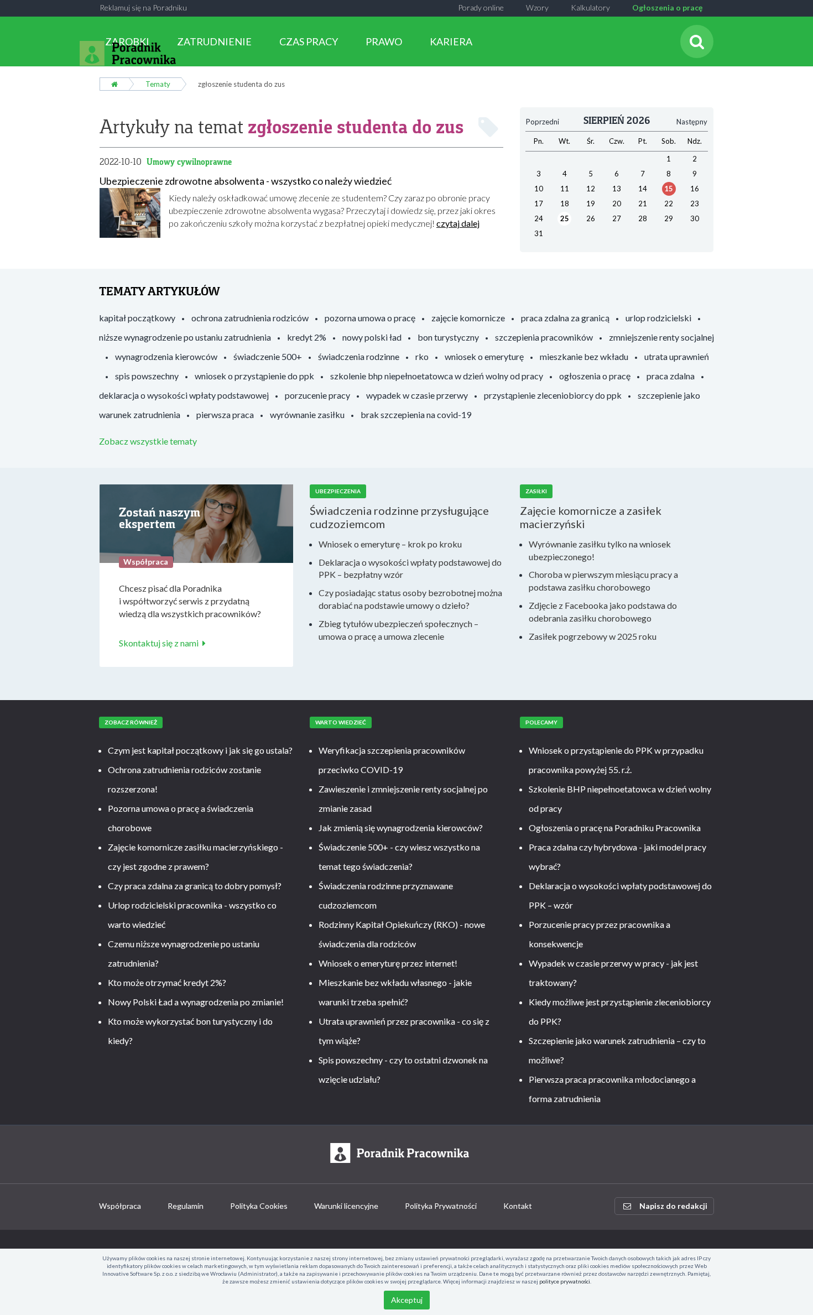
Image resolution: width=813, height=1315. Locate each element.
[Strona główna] (114, 84)
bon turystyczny (448, 337)
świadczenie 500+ (267, 356)
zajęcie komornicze (468, 317)
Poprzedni (542, 121)
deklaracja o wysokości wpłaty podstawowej (184, 395)
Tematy (157, 84)
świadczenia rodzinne (358, 356)
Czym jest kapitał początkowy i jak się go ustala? (200, 750)
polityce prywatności (564, 1281)
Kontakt (517, 1205)
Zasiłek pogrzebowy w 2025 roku (592, 636)
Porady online (481, 7)
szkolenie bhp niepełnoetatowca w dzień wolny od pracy (436, 376)
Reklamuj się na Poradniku (143, 7)
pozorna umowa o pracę (370, 317)
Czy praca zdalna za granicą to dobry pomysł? (195, 885)
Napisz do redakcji (673, 1205)
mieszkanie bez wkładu (584, 356)
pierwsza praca (225, 414)
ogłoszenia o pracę (594, 376)
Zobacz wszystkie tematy (148, 441)
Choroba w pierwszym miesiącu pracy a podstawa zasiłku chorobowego (603, 580)
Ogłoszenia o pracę (667, 7)
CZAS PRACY (308, 41)
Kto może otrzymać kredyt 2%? (167, 982)
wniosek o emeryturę (484, 356)
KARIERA (451, 41)
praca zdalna (671, 376)
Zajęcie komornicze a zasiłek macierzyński (590, 517)
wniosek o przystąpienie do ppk (254, 376)
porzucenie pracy (317, 395)
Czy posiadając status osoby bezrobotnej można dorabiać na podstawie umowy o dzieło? (410, 598)
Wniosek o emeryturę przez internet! (388, 963)
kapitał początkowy (137, 317)
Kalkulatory (590, 7)
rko (422, 356)
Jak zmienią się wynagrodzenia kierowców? (401, 827)
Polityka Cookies (259, 1205)
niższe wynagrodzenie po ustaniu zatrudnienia (185, 337)
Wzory (537, 7)
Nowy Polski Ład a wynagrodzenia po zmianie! (196, 1001)
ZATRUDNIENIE (214, 41)
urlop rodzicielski (658, 317)
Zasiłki (536, 491)
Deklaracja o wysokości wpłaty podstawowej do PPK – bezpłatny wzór (410, 568)
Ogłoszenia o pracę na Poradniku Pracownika (615, 827)
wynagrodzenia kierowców (166, 356)
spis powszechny (147, 376)
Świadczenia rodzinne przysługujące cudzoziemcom (399, 517)
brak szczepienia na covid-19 (416, 414)
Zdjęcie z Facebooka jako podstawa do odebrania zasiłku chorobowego (603, 611)
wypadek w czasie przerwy (417, 395)
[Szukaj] (696, 41)
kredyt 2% (306, 337)
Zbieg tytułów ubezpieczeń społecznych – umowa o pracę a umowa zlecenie (398, 629)
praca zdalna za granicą (565, 317)
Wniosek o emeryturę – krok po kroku (390, 544)
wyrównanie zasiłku (307, 414)
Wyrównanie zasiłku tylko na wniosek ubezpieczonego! (600, 550)
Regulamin (186, 1205)
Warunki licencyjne (346, 1205)
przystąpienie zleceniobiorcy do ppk (553, 395)
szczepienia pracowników (544, 337)
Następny (691, 121)
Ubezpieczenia (338, 491)
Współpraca (120, 1205)
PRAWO (384, 41)
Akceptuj (407, 1299)
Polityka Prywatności (441, 1205)
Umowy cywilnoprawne (189, 161)
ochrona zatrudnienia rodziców (250, 317)
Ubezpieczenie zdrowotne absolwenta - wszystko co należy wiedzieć (246, 181)
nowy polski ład (372, 337)
